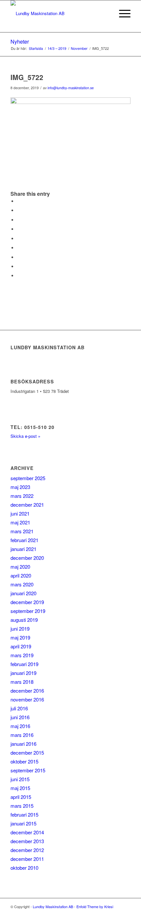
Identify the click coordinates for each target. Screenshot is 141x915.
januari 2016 (23, 743)
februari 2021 (24, 540)
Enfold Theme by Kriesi (94, 906)
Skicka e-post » (25, 436)
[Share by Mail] (18, 276)
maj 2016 (20, 725)
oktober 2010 (24, 867)
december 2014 (27, 832)
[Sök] (106, 13)
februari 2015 (24, 814)
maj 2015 (20, 787)
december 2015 (27, 752)
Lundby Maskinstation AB (53, 906)
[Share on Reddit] (18, 266)
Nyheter (19, 41)
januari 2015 (23, 823)
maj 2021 (20, 522)
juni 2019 (20, 628)
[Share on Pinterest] (18, 229)
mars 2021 (21, 531)
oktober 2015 (24, 761)
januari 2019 (23, 672)
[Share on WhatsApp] (18, 220)
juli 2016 (19, 708)
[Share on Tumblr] (18, 248)
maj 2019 (20, 637)
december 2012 (27, 849)
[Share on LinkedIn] (18, 238)
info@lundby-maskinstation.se (71, 87)
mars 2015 (21, 805)
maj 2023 (20, 486)
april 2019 (20, 646)
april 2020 (20, 575)
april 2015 (20, 796)
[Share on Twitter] (18, 210)
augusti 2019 (24, 619)
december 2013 (27, 841)
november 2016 (27, 699)
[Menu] (121, 13)
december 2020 (27, 557)
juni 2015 (20, 779)
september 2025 (27, 478)
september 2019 (27, 610)
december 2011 (27, 858)
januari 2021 (23, 548)
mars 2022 (21, 495)
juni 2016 (20, 717)
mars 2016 (21, 734)
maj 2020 (20, 566)
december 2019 (27, 602)
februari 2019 (24, 664)
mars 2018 (21, 681)
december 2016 (27, 690)
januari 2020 (23, 593)
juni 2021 (20, 513)
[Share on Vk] (18, 257)
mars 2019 (21, 655)
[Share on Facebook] (18, 201)
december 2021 (27, 504)
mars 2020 (21, 584)
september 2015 (27, 770)
